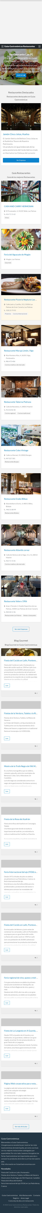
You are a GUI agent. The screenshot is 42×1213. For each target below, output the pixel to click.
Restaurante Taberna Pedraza (17, 402)
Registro (16, 1198)
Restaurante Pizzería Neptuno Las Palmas (23, 299)
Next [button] (38, 116)
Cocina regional (10, 413)
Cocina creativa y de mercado (15, 365)
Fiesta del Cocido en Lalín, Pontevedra (21, 660)
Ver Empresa (21, 160)
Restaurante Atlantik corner (17, 550)
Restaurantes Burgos (12, 462)
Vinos (7, 218)
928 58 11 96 (11, 612)
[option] (21, 134)
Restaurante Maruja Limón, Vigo (18, 350)
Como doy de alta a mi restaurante (21, 1201)
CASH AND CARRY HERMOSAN (18, 206)
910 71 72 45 (11, 561)
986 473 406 (10, 361)
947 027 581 (10, 458)
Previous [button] (4, 116)
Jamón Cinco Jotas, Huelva (16, 134)
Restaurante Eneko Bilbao (16, 499)
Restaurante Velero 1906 (15, 601)
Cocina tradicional (24, 413)
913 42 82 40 (11, 410)
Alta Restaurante (25, 1195)
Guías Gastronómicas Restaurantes (19, 46)
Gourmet (8, 263)
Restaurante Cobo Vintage (16, 450)
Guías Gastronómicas (10, 1195)
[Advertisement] (21, 22)
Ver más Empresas (21, 629)
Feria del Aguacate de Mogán (17, 254)
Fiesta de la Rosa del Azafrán (17, 819)
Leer (6, 685)
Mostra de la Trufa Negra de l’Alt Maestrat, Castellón (20, 1178)
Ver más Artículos (21, 1126)
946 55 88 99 (11, 510)
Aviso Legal (25, 1198)
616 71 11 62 (11, 214)
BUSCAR (20, 75)
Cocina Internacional (20, 314)
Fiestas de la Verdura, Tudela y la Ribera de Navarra (20, 1175)
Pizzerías (8, 314)
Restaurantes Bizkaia (12, 513)
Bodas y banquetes (29, 615)
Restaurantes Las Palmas (13, 615)
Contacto (36, 1195)
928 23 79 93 (11, 310)
